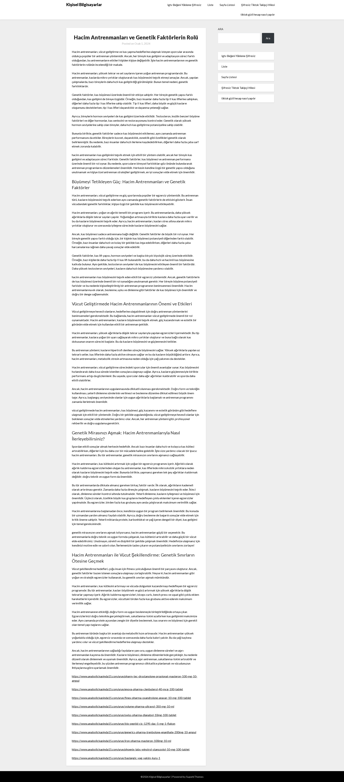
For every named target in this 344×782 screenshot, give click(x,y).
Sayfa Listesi (227, 4)
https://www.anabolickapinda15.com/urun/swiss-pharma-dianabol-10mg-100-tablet (124, 715)
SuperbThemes (195, 776)
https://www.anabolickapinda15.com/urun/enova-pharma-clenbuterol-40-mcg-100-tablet (127, 689)
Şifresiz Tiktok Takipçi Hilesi (258, 4)
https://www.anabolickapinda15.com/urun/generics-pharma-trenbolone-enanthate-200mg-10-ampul (134, 732)
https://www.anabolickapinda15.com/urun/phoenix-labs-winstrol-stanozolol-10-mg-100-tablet (131, 749)
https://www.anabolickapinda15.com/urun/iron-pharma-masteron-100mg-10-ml (121, 740)
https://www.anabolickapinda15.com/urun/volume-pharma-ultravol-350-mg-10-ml (123, 706)
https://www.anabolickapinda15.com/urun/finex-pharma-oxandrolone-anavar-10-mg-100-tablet (131, 697)
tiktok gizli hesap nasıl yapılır (258, 14)
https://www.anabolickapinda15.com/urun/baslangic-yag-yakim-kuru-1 (116, 758)
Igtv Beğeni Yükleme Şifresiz (184, 4)
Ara (220, 29)
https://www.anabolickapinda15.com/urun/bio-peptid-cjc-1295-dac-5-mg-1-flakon (123, 723)
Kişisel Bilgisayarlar (84, 4)
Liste (210, 4)
